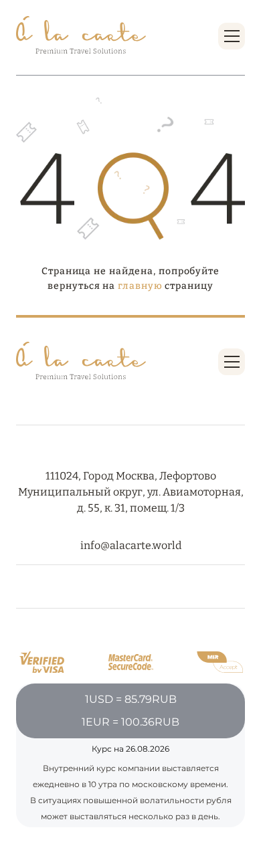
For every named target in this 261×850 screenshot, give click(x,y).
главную (140, 286)
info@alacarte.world (130, 545)
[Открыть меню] (232, 36)
